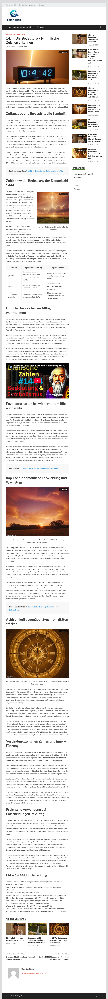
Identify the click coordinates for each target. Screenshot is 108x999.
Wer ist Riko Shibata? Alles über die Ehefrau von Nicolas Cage (94, 138)
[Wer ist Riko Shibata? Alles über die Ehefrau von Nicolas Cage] (79, 138)
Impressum (98, 996)
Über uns (41, 5)
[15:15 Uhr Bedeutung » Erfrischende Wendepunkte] (79, 124)
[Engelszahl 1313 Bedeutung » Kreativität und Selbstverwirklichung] (79, 153)
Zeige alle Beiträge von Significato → (33, 973)
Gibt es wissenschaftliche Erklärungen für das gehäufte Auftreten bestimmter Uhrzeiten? (34, 888)
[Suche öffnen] (101, 27)
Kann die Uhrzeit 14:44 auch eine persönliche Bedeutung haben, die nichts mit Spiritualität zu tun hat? (34, 883)
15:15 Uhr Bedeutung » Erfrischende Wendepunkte (93, 123)
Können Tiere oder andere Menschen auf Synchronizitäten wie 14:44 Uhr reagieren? (36, 911)
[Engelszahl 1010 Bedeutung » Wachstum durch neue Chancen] (79, 109)
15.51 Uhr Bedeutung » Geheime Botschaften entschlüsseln (58, 940)
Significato (23, 46)
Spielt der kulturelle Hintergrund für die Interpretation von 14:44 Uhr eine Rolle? (35, 901)
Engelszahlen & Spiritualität (27, 5)
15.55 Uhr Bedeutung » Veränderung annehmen (16, 939)
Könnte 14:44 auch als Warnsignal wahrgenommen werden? (27, 903)
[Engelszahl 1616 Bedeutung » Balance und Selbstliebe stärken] (37, 929)
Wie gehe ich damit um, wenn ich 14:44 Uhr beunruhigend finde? (29, 906)
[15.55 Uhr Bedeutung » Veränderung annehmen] (16, 929)
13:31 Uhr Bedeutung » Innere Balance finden (39, 468)
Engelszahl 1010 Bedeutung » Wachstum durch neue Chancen (94, 108)
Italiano (76, 185)
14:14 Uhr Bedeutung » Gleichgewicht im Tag (44, 171)
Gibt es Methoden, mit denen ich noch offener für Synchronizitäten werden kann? (35, 909)
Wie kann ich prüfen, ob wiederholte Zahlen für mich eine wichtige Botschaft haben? (36, 895)
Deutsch (77, 189)
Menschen (77, 177)
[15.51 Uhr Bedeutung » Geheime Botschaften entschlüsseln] (59, 929)
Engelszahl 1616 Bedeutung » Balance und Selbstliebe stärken (37, 940)
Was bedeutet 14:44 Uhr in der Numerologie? (22, 892)
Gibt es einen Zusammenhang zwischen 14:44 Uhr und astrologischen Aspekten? (35, 898)
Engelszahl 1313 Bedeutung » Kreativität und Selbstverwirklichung (95, 153)
